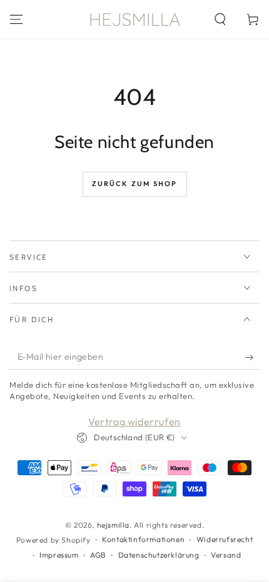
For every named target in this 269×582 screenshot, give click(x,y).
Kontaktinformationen (143, 539)
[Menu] (16, 19)
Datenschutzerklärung (159, 555)
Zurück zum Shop (135, 183)
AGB (98, 555)
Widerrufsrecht (224, 539)
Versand (226, 555)
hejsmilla (113, 525)
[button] (220, 19)
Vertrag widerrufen (134, 421)
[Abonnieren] (252, 357)
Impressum (58, 555)
